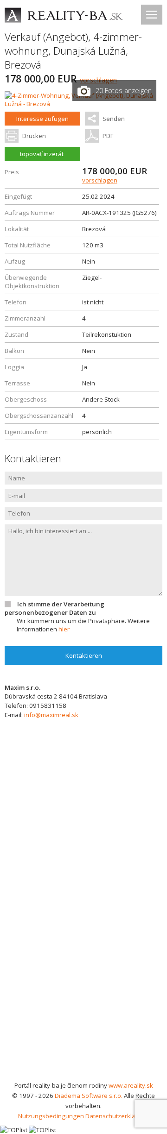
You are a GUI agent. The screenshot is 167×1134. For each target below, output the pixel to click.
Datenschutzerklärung (117, 1116)
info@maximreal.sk (51, 715)
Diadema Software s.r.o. (88, 1095)
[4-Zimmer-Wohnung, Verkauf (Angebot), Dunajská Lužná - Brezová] (83, 104)
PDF (108, 136)
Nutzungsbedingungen (51, 1116)
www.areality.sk (131, 1085)
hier (64, 629)
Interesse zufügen (42, 118)
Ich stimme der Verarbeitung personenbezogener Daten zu (54, 608)
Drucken (34, 136)
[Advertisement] (83, 992)
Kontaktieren (83, 655)
